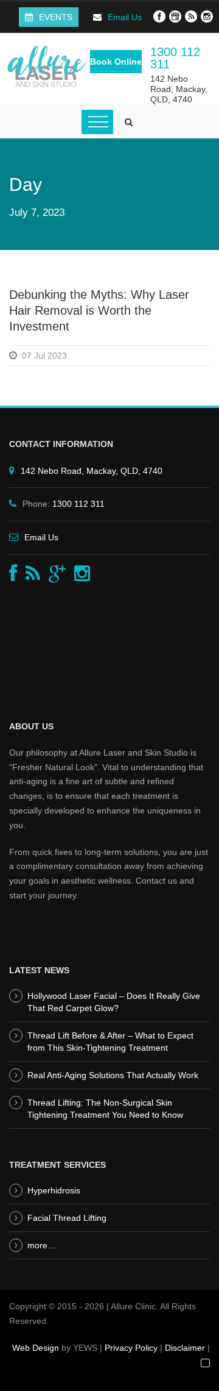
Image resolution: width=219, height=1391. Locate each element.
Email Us (125, 17)
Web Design (35, 1348)
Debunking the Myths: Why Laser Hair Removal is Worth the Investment (99, 310)
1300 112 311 (175, 58)
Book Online (116, 61)
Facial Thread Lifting (66, 1218)
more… (41, 1245)
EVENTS (55, 17)
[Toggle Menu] (97, 122)
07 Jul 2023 (44, 355)
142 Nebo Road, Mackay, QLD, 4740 (178, 89)
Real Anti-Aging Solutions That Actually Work (112, 1075)
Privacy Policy (131, 1348)
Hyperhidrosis (53, 1190)
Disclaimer (185, 1348)
